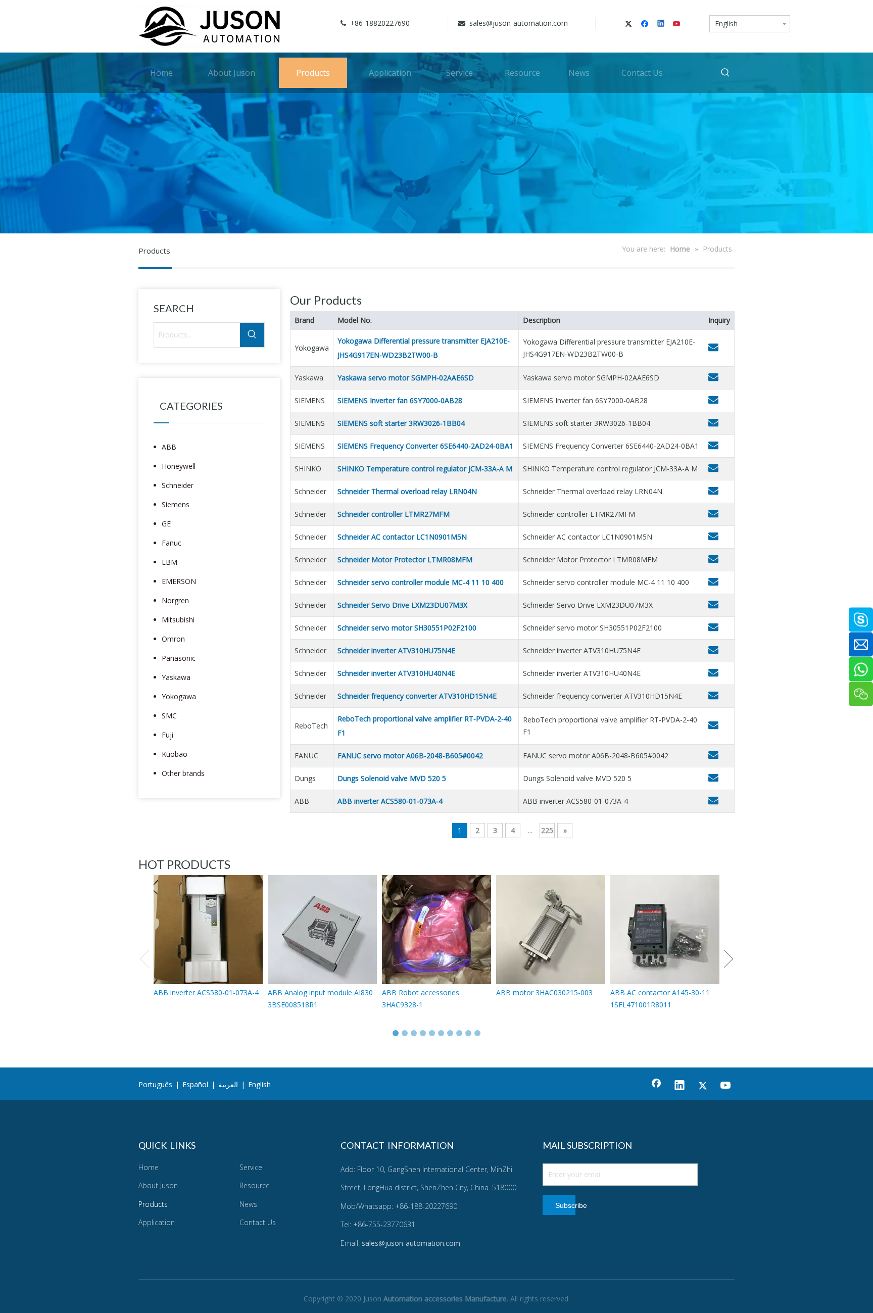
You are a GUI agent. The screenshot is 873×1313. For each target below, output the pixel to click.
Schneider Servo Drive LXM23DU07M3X (402, 605)
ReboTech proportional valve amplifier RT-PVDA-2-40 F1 (424, 726)
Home (148, 1167)
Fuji (167, 735)
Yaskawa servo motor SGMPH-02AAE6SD (405, 377)
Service (250, 1167)
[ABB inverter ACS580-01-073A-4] (208, 929)
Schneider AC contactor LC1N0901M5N (402, 537)
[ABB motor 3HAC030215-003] (550, 929)
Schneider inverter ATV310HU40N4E (396, 673)
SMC (169, 715)
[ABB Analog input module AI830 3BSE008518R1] (322, 929)
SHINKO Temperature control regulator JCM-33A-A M (424, 468)
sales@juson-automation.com (517, 23)
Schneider (177, 485)
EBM (169, 562)
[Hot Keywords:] (725, 73)
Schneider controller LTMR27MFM (393, 514)
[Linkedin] (661, 24)
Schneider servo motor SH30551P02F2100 (406, 628)
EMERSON (179, 581)
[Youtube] (677, 24)
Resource (254, 1185)
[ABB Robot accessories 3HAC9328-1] (436, 929)
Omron (173, 639)
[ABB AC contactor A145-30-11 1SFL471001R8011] (664, 929)
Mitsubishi (178, 619)
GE (166, 523)
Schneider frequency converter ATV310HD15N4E (417, 696)
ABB (169, 447)
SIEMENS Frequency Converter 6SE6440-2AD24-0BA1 (425, 446)
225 (547, 830)
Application (156, 1222)
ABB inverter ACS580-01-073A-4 (390, 801)
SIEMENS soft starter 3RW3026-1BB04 (401, 423)
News (248, 1204)
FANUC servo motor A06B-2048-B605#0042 (410, 755)
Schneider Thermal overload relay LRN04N (407, 491)
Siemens (175, 504)
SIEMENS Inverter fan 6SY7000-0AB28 (399, 400)
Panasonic (179, 658)
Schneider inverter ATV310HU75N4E (396, 650)
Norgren (175, 600)
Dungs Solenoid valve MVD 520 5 (391, 778)
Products (153, 1204)
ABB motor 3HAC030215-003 (544, 992)
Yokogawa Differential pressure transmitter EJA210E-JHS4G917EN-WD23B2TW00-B (423, 348)
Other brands (183, 773)
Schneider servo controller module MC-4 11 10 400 (420, 582)
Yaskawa (176, 677)
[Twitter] (630, 24)
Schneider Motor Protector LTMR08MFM (404, 559)
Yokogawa (179, 696)
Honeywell (179, 466)
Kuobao (174, 754)
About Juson (158, 1185)
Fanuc (171, 543)
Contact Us (257, 1222)
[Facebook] (646, 24)
